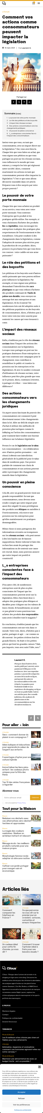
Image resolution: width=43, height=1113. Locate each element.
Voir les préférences (21, 1105)
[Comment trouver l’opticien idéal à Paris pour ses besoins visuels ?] (31, 933)
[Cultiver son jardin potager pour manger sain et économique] (36, 865)
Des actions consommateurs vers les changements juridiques (22, 127)
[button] (39, 1067)
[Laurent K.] (7, 682)
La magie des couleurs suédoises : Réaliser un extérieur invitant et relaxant (16, 833)
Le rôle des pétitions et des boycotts (23, 120)
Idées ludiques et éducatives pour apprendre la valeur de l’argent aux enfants (16, 747)
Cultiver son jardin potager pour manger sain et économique (15, 868)
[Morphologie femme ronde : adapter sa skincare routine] (36, 855)
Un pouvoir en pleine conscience (21, 131)
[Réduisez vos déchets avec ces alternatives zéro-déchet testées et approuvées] (36, 818)
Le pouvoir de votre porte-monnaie (22, 118)
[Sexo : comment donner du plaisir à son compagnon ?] (36, 734)
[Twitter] (19, 102)
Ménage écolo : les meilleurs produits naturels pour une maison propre (15, 845)
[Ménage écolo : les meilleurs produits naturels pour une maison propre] (36, 843)
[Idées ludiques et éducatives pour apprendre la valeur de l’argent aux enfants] (36, 744)
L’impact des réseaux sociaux (20, 123)
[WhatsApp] (29, 102)
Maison (4, 816)
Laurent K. (26, 48)
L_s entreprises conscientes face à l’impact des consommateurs (21, 134)
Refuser (21, 1098)
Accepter (21, 1092)
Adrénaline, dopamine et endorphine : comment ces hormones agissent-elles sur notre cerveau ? (21, 1049)
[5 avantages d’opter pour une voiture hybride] (36, 757)
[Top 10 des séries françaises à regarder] (36, 782)
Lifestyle (6, 12)
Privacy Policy (21, 803)
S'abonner (35, 797)
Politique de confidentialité (22, 1110)
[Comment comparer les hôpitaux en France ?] (11, 899)
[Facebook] (13, 102)
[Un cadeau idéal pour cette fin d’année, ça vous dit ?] (11, 933)
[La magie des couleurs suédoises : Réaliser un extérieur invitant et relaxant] (36, 830)
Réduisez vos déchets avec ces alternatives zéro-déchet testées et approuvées (16, 820)
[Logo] (4, 3)
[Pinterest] (24, 102)
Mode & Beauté (8, 1035)
